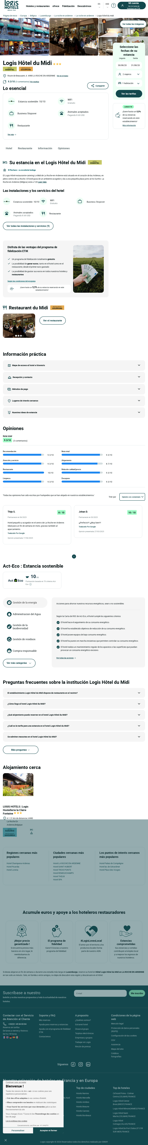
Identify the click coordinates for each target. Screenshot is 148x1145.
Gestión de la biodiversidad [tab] (20, 626)
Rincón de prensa (83, 1046)
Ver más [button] (11, 134)
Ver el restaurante (52, 320)
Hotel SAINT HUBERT (62, 866)
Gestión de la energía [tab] (25, 602)
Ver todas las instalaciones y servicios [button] (28, 226)
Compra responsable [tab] (25, 650)
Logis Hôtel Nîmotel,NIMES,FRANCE (129, 1108)
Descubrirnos (84, 6)
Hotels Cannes (82, 1110)
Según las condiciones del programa (21, 281)
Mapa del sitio (117, 1049)
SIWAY (105, 1141)
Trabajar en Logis (83, 1042)
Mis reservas (44, 1020)
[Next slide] (31, 325)
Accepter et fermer (48, 1130)
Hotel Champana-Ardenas (18, 863)
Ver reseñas (34, 81)
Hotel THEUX (59, 876)
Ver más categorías (17, 663)
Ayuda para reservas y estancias (53, 1024)
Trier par (112, 496)
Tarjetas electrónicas (84, 1033)
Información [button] (45, 148)
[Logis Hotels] (11, 5)
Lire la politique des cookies (16, 1121)
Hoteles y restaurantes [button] (38, 6)
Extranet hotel (81, 1024)
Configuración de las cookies (124, 1035)
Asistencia (115, 1044)
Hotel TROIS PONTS (62, 869)
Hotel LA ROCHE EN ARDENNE (67, 863)
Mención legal (117, 1023)
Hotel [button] (9, 148)
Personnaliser (18, 1130)
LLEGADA (122, 58)
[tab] (16, 336)
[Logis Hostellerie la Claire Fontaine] (18, 784)
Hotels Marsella (83, 1097)
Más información (129, 125)
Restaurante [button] (25, 148)
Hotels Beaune (82, 1106)
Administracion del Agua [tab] (27, 614)
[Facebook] (73, 1064)
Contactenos (45, 1036)
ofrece (55, 6)
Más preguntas (19, 749)
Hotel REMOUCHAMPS (63, 873)
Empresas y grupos (83, 1037)
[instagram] (80, 1064)
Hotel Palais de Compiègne (111, 863)
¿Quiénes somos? (83, 1020)
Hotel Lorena (12, 869)
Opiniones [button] (64, 148)
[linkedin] (88, 1064)
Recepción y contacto (22, 377)
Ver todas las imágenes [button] (133, 24)
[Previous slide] (7, 325)
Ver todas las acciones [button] (65, 658)
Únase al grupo (82, 1029)
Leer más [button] (42, 182)
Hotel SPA (57, 879)
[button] (5, 1140)
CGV (113, 1040)
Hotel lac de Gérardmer (109, 866)
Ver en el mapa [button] (62, 76)
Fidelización (68, 6)
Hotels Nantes (82, 1093)
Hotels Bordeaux (83, 1115)
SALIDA (135, 58)
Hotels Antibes (82, 1102)
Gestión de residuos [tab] (24, 639)
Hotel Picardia (13, 866)
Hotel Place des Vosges (109, 869)
